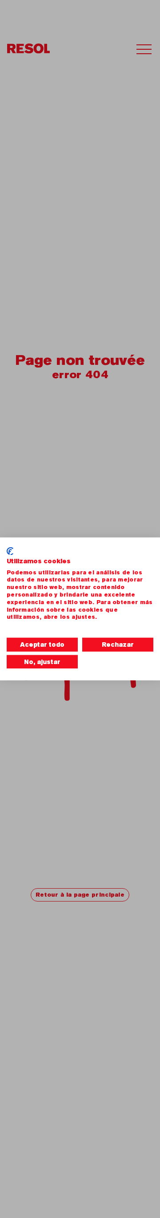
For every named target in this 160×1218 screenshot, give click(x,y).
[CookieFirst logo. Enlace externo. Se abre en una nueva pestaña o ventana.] (10, 551)
